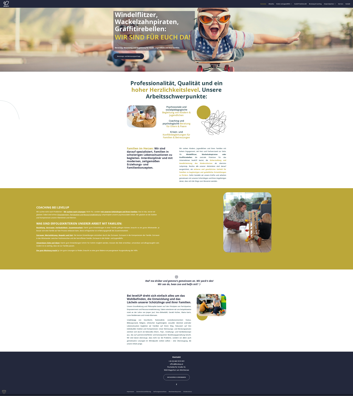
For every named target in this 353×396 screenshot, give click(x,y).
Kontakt (348, 4)
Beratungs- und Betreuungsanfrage (128, 56)
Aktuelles (271, 4)
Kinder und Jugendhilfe (283, 4)
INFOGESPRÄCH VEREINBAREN (176, 377)
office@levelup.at (176, 364)
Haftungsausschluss (159, 391)
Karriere (340, 4)
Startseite (263, 4)
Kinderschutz (187, 391)
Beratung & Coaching (315, 4)
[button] (4, 392)
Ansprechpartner (329, 4)
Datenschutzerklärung (143, 391)
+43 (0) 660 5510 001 (176, 361)
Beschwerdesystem (175, 391)
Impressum (130, 391)
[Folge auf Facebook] (176, 384)
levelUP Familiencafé (300, 4)
